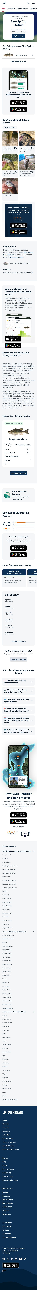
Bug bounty (6, 1173)
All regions (6, 1226)
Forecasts (6, 1196)
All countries (7, 1223)
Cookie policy (7, 1176)
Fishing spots (7, 1203)
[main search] (28, 2)
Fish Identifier (7, 1200)
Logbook (5, 1210)
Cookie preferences (10, 1180)
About (4, 1120)
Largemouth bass (9, 127)
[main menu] (33, 3)
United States (22, 29)
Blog (4, 1162)
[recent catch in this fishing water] (10, 142)
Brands (5, 1158)
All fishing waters (9, 1237)
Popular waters (8, 1169)
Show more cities (18, 641)
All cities (5, 1230)
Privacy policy (7, 1138)
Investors (6, 1131)
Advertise (6, 1135)
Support (5, 1127)
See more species (18, 61)
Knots (4, 1165)
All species (6, 1234)
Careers (5, 1124)
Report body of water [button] (10, 1149)
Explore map (18, 36)
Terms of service (9, 1142)
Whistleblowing (8, 1146)
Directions (27, 273)
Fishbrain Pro (7, 1189)
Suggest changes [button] (18, 659)
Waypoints (6, 1214)
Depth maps (7, 1207)
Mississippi (14, 29)
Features (5, 1192)
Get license (16, 499)
